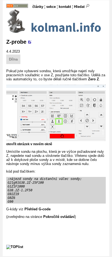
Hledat (80, 7)
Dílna (13, 59)
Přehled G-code (37, 209)
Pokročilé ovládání (59, 217)
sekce (51, 7)
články (37, 7)
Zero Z (93, 79)
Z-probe (16, 42)
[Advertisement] (59, 225)
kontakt (65, 7)
